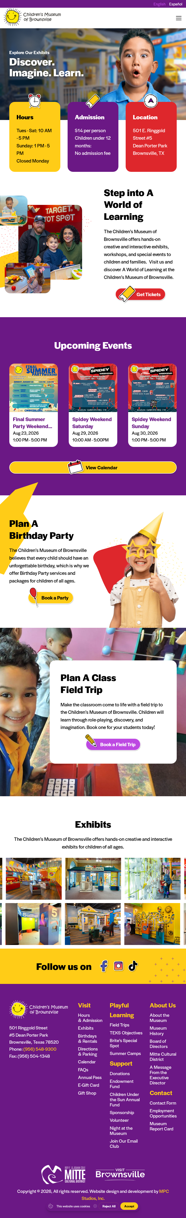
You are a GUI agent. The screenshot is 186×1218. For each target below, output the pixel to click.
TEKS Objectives (126, 1032)
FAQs (83, 1069)
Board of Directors (159, 1043)
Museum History (158, 1030)
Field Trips (119, 1024)
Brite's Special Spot (123, 1043)
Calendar (87, 1061)
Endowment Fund (122, 1084)
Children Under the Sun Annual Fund (125, 1099)
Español (175, 4)
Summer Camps (125, 1053)
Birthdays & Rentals (87, 1038)
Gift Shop (87, 1093)
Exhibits (85, 1028)
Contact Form (163, 1102)
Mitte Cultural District (163, 1056)
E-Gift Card (88, 1085)
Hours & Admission (90, 1017)
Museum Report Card (161, 1126)
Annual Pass (90, 1077)
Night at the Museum (121, 1130)
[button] (177, 18)
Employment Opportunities (163, 1113)
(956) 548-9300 (39, 1049)
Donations (120, 1073)
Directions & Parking (88, 1051)
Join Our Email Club (124, 1143)
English (160, 4)
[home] (33, 18)
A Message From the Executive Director (160, 1075)
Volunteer (119, 1120)
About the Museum (159, 1017)
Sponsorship (122, 1112)
